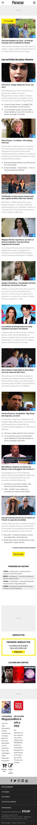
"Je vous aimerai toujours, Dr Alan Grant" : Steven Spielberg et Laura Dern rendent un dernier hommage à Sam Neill (18, 112)
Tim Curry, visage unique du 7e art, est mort (18, 86)
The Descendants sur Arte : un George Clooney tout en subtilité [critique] (17, 41)
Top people (6, 797)
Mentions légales (6, 823)
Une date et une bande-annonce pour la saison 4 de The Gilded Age (18, 587)
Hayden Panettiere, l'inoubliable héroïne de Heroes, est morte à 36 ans (18, 284)
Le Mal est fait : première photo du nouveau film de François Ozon (17, 572)
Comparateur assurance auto (9, 815)
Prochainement (7, 787)
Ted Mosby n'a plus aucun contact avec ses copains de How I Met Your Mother (18, 197)
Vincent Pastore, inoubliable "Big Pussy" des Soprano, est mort (18, 414)
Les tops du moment (9, 802)
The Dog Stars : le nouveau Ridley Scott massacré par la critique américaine (18, 582)
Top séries (5, 792)
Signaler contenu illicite (18, 823)
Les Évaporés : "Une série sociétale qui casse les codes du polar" (18, 577)
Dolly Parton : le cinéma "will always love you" (17, 141)
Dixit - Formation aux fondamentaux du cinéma (14, 818)
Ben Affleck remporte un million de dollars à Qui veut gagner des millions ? (18, 468)
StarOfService (27, 817)
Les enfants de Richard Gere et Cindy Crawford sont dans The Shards (17, 327)
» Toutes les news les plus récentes (23, 548)
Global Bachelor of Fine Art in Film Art (12, 817)
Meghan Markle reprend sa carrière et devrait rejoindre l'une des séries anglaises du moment (18, 242)
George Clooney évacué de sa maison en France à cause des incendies (18, 519)
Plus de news (18, 554)
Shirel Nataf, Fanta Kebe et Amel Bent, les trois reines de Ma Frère (18, 371)
